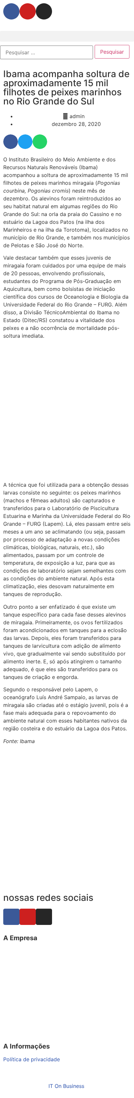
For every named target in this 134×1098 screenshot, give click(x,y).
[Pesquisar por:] (46, 52)
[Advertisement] (67, 411)
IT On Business (66, 1086)
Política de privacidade (31, 1059)
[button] (67, 36)
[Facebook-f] (11, 11)
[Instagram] (44, 11)
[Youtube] (28, 11)
